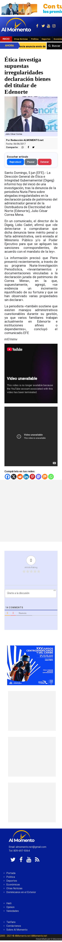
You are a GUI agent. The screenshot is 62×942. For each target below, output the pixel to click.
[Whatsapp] (51, 476)
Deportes (46, 39)
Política (34, 39)
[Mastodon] (38, 476)
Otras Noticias (21, 39)
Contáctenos (13, 925)
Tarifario (11, 922)
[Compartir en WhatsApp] (21, 147)
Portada (10, 873)
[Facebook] (7, 476)
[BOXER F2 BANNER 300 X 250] (31, 665)
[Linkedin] (26, 476)
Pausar (31, 162)
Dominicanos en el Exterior (21, 892)
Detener (44, 162)
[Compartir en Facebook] (26, 147)
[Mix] (45, 476)
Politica (10, 876)
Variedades (12, 910)
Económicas (13, 884)
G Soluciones (56, 939)
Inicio (6, 39)
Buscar (56, 45)
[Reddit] (20, 476)
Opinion (10, 907)
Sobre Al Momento (17, 929)
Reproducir (15, 162)
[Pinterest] (32, 476)
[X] (14, 476)
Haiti (8, 903)
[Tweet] (32, 147)
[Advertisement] (31, 511)
